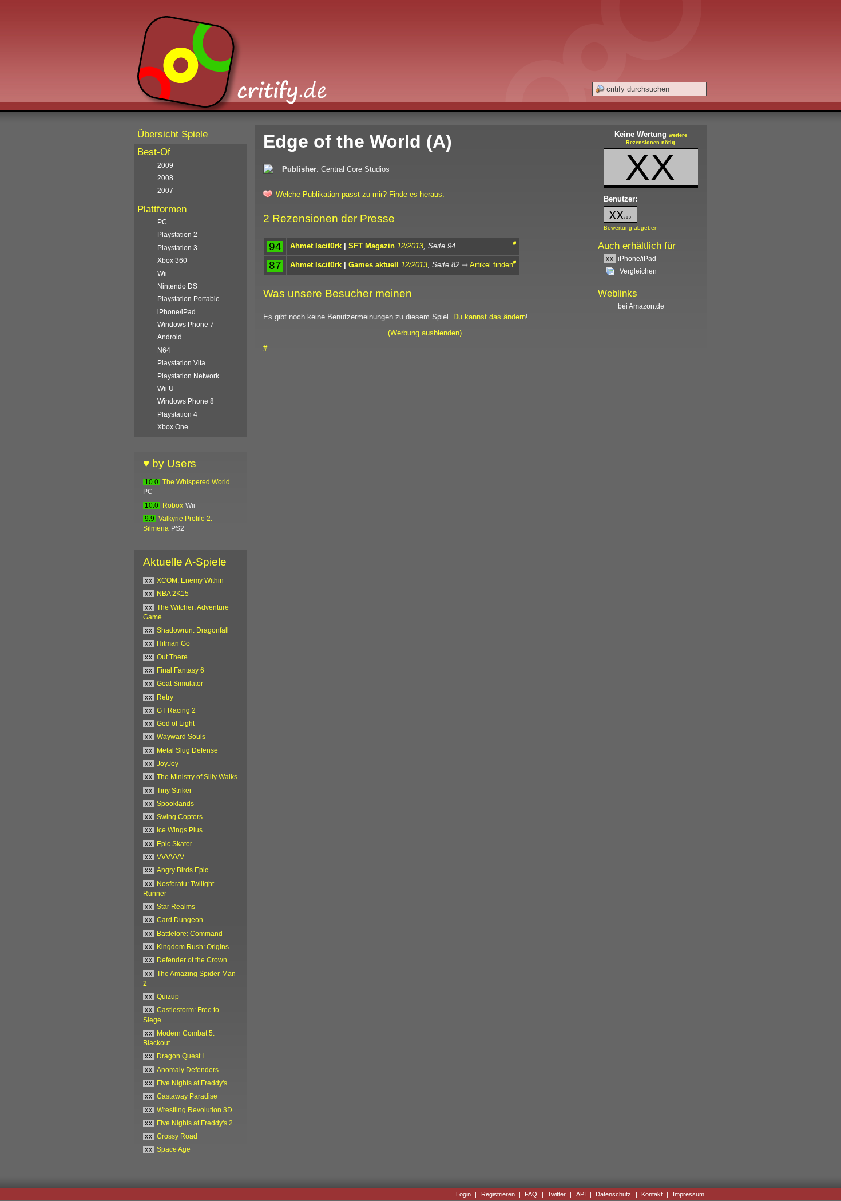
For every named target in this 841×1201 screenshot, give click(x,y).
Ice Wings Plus (180, 830)
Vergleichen (638, 271)
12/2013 (410, 246)
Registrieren (498, 1194)
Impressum (688, 1194)
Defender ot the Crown (192, 960)
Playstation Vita (181, 363)
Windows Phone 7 (185, 325)
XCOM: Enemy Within (190, 580)
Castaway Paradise (187, 1096)
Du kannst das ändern (489, 317)
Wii (162, 274)
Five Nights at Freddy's (192, 1083)
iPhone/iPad (631, 259)
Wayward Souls (181, 736)
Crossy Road (177, 1136)
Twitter (557, 1194)
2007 (165, 191)
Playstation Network (188, 376)
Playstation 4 (177, 414)
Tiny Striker (174, 790)
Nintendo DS (177, 286)
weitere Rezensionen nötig (656, 139)
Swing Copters (180, 816)
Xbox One (172, 427)
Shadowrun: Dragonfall (193, 630)
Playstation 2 (177, 235)
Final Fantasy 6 (180, 670)
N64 (163, 350)
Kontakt (652, 1194)
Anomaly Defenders (188, 1069)
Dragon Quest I (180, 1056)
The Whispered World (196, 482)
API (581, 1194)
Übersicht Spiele (172, 134)
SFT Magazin (371, 246)
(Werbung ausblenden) (425, 333)
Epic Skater (174, 843)
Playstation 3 (177, 248)
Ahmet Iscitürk (316, 246)
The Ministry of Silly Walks (197, 776)
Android (169, 337)
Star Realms (176, 906)
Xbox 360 (172, 260)
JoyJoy (167, 763)
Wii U (165, 389)
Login (463, 1194)
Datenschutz (613, 1194)
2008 (165, 178)
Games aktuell (373, 264)
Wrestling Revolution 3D (194, 1110)
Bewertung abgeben (631, 227)
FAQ (531, 1194)
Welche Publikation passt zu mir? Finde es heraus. (360, 194)
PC (162, 222)
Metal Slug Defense (187, 750)
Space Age (174, 1149)
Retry (165, 697)
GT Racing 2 (176, 710)
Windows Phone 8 (185, 401)
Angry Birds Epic (182, 870)
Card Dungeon (180, 919)
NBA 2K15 (173, 593)
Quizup (168, 996)
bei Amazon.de (642, 306)
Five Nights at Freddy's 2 (195, 1123)
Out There (172, 657)
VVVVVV (170, 857)
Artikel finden (491, 264)
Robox (172, 505)
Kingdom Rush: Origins (193, 946)
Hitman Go (173, 643)
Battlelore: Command (190, 933)
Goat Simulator (180, 683)
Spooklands (175, 803)
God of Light (176, 723)
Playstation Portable (188, 299)
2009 (165, 165)
